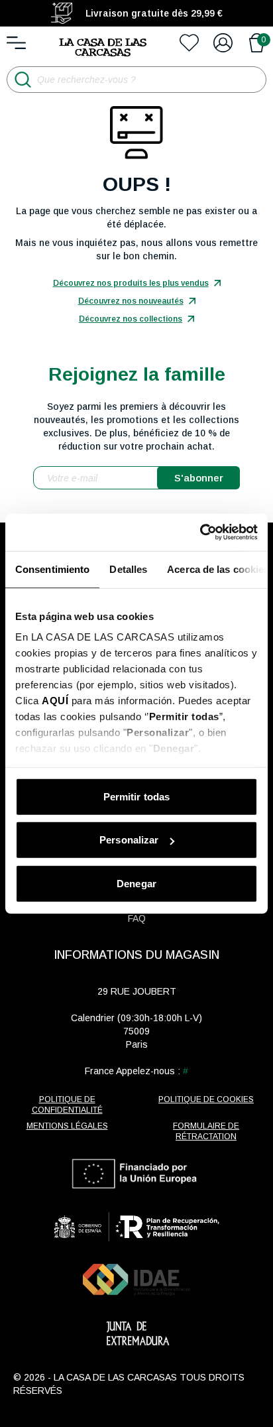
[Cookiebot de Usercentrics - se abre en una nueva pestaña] (200, 532)
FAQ (137, 918)
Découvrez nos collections (130, 319)
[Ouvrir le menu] (16, 42)
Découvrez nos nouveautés (131, 301)
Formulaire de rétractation (206, 1131)
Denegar (136, 883)
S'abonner (198, 477)
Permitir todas (136, 796)
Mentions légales (67, 1126)
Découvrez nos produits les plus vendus (131, 283)
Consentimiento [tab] (52, 568)
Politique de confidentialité (67, 1105)
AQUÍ (55, 700)
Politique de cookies (206, 1099)
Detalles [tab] (128, 568)
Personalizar (128, 839)
